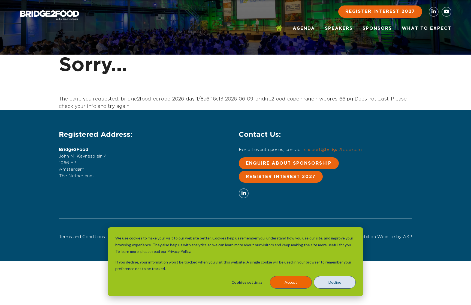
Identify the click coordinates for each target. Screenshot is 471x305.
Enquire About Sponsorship (289, 163)
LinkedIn (434, 12)
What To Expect (426, 28)
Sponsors (377, 28)
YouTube (446, 12)
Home (279, 28)
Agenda (304, 28)
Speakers (339, 28)
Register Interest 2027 (380, 11)
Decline (334, 282)
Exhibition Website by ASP (383, 237)
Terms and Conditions (82, 237)
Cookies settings (246, 282)
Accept (291, 282)
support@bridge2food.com (333, 149)
